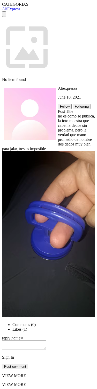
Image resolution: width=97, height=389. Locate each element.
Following (82, 106)
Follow (65, 106)
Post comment (15, 367)
